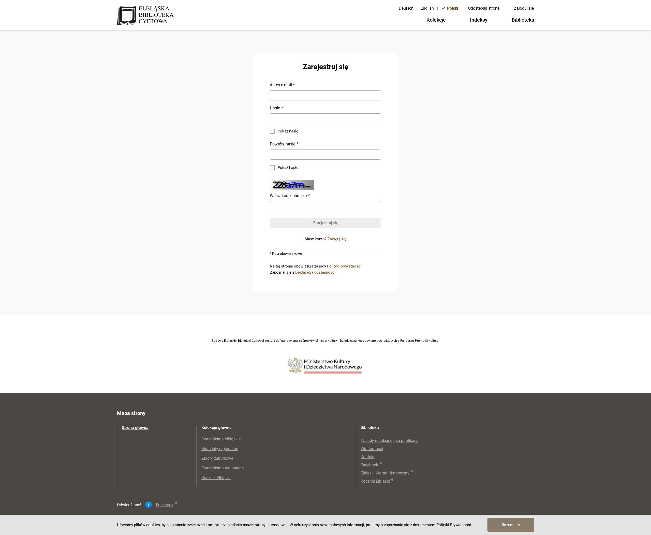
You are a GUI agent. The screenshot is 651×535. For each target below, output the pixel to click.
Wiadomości (372, 448)
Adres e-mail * (282, 84)
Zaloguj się (524, 8)
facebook (164, 505)
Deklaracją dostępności (315, 272)
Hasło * (276, 108)
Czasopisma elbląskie (221, 439)
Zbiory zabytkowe (217, 458)
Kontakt (368, 456)
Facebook (369, 465)
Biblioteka (523, 20)
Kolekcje (436, 20)
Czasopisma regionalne (222, 468)
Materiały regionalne (219, 448)
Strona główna (135, 427)
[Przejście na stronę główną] (147, 16)
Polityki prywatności (344, 266)
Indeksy (478, 20)
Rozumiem (511, 525)
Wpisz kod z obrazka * (290, 195)
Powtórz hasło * (284, 144)
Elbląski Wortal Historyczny (385, 473)
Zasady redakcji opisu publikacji (389, 440)
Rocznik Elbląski (216, 477)
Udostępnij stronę (483, 8)
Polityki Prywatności (453, 525)
